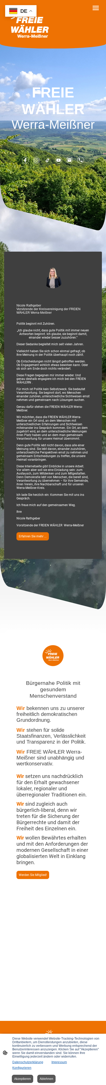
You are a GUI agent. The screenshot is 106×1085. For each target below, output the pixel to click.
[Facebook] (25, 160)
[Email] (69, 160)
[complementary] (21, 11)
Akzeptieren (22, 1079)
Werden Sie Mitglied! (33, 875)
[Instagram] (36, 160)
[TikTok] (47, 160)
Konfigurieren (21, 1068)
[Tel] (80, 160)
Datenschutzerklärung (27, 1062)
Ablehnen (46, 1079)
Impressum (59, 1062)
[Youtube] (58, 160)
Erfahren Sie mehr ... (33, 536)
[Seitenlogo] (28, 22)
